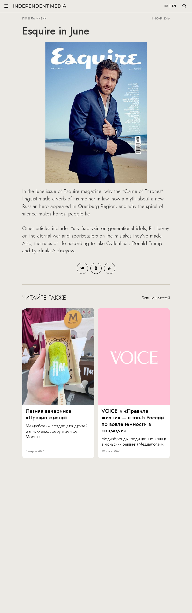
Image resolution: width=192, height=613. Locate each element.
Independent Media (39, 6)
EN (174, 6)
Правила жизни (34, 18)
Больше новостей (156, 298)
